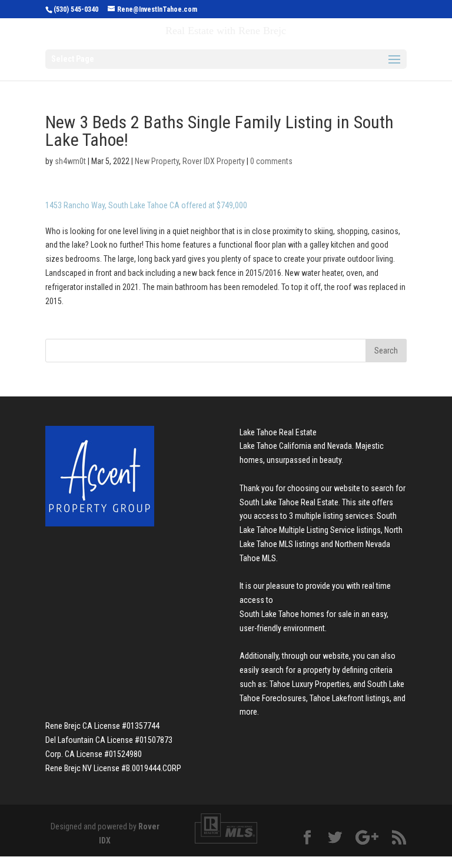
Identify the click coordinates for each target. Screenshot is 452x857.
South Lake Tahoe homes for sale (296, 614)
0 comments (271, 161)
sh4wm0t (70, 161)
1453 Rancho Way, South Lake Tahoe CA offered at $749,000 (146, 205)
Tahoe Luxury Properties (310, 684)
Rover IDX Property (213, 161)
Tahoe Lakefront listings (350, 698)
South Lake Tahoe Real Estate (289, 502)
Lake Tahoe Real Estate (278, 432)
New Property (157, 161)
